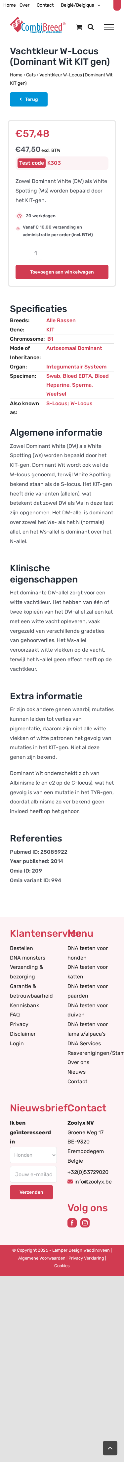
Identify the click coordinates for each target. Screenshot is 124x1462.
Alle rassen (61, 320)
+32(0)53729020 (87, 1172)
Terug (31, 99)
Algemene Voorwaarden (41, 1258)
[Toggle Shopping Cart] (79, 26)
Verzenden (31, 1192)
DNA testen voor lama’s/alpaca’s (87, 1029)
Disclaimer (23, 1034)
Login (17, 1043)
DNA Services (84, 1043)
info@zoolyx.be (93, 1182)
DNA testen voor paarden (87, 991)
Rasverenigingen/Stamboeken (90, 1053)
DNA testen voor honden (87, 953)
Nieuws (76, 1072)
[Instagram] (85, 1222)
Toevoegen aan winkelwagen (62, 272)
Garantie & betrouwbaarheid (31, 991)
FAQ (15, 1014)
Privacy (19, 1024)
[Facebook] (72, 1222)
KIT (50, 329)
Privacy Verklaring (86, 1258)
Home (16, 75)
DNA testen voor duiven (87, 1010)
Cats (31, 75)
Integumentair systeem (76, 367)
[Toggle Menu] (109, 27)
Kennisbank (24, 1005)
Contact (77, 1081)
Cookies (62, 1265)
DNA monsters (27, 958)
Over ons (78, 1062)
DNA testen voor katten (87, 972)
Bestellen (21, 948)
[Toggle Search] (91, 26)
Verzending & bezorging (26, 972)
